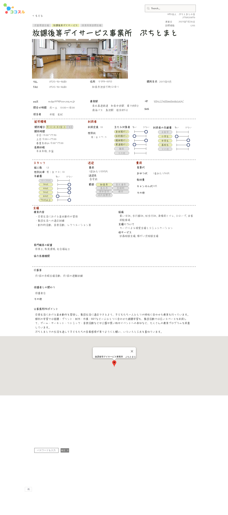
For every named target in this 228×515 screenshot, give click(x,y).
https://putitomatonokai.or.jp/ (169, 101)
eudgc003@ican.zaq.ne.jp (61, 101)
